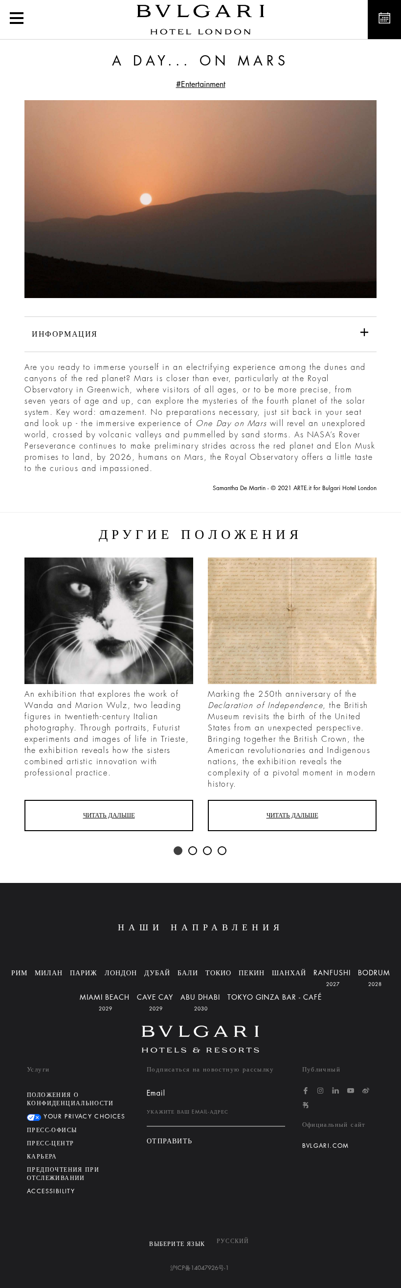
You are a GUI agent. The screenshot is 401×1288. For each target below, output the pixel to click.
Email (156, 1093)
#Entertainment (200, 84)
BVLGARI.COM (325, 1146)
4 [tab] (222, 851)
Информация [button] (65, 334)
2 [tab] (193, 851)
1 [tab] (178, 851)
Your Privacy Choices (83, 1116)
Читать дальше (109, 815)
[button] (16, 19)
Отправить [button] (170, 1141)
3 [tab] (208, 851)
